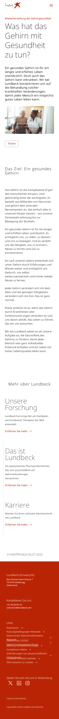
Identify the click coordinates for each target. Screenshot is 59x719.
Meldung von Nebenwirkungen (22, 645)
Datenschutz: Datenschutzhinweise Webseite (25, 637)
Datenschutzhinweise (16, 698)
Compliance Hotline (17, 649)
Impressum (13, 628)
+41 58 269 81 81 (14, 604)
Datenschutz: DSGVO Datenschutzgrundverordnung (22, 643)
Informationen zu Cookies (20, 662)
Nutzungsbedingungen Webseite (23, 632)
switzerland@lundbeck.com (19, 607)
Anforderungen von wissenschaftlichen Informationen (27, 655)
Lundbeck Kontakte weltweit (21, 658)
